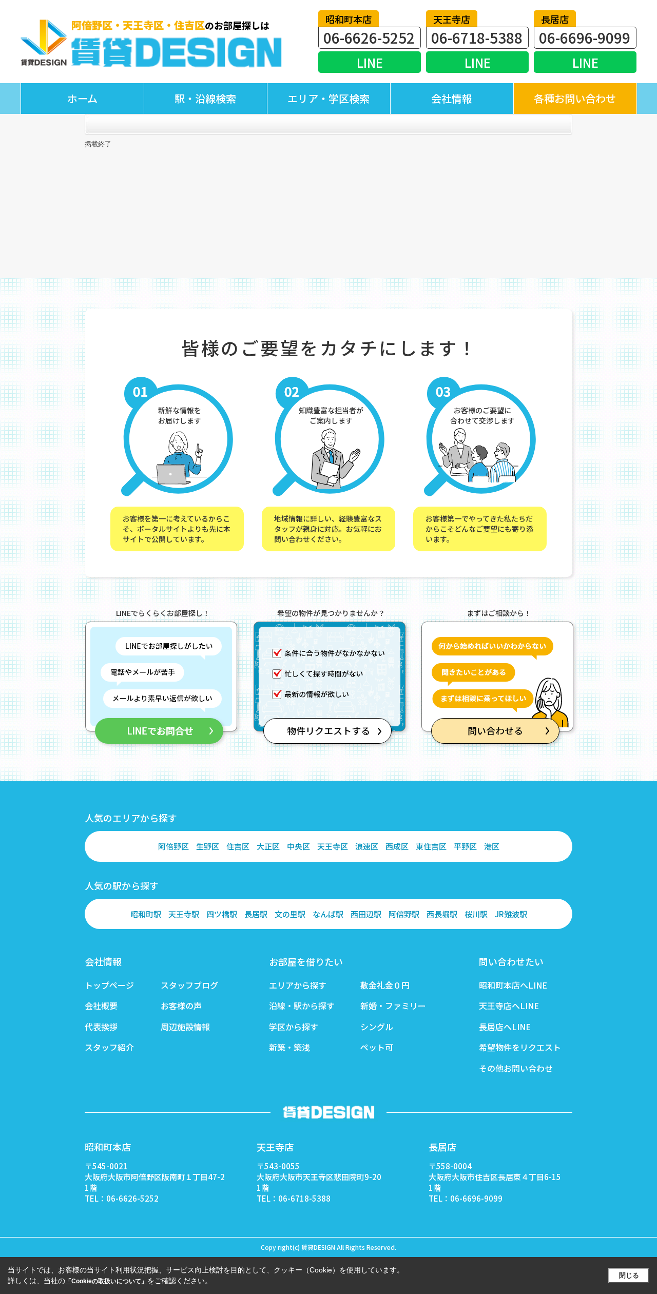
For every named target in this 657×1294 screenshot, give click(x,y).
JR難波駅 (511, 914)
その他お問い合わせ (516, 1068)
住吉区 (237, 846)
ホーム (82, 98)
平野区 (465, 846)
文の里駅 (290, 914)
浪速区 (366, 846)
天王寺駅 (183, 914)
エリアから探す (297, 985)
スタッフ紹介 (109, 1047)
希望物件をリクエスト (520, 1047)
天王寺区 (332, 846)
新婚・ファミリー (393, 1005)
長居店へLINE (505, 1026)
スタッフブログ (189, 985)
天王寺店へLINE (509, 1005)
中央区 (298, 846)
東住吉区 (431, 846)
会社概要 (101, 1005)
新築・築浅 (289, 1047)
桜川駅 (476, 914)
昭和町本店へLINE (513, 985)
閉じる (629, 1275)
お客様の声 (181, 1005)
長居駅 (255, 914)
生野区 (207, 846)
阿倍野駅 (404, 914)
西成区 (397, 846)
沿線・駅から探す (302, 1005)
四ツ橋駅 (221, 914)
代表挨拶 (101, 1026)
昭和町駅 (145, 914)
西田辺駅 (366, 914)
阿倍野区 (173, 846)
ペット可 (376, 1047)
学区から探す (293, 1026)
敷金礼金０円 (385, 985)
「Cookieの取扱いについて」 (106, 1281)
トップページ (109, 985)
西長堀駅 (442, 914)
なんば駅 (328, 914)
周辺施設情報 (185, 1026)
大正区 (268, 846)
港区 (491, 846)
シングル (376, 1026)
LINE (370, 62)
